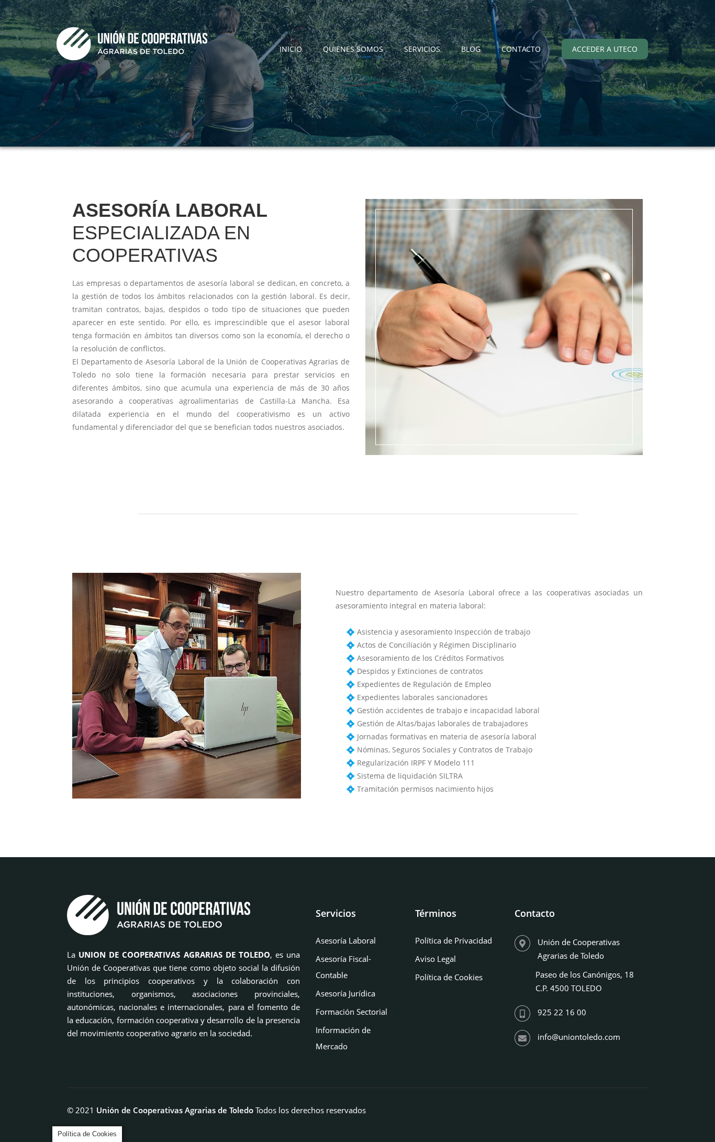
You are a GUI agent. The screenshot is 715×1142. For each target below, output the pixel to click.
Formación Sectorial (351, 1011)
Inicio (291, 49)
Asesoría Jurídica (345, 993)
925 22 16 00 (562, 1012)
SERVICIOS (422, 49)
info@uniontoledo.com (579, 1037)
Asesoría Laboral (346, 940)
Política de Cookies (449, 977)
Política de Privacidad (453, 940)
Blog (471, 49)
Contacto (521, 49)
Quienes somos (353, 49)
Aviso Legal (435, 958)
